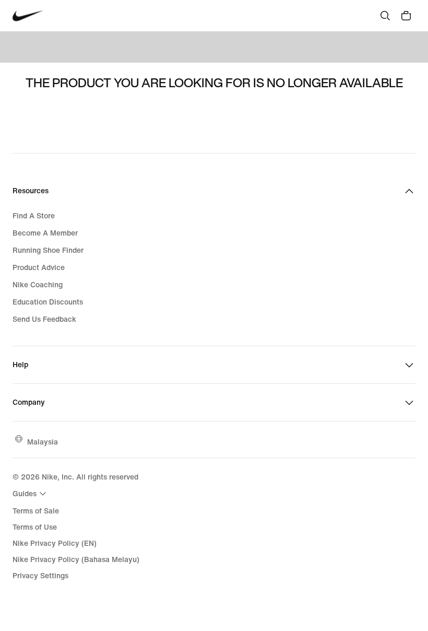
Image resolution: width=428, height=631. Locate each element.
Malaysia (42, 441)
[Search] (385, 15)
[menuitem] (31, 493)
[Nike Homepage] (28, 16)
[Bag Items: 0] (406, 15)
